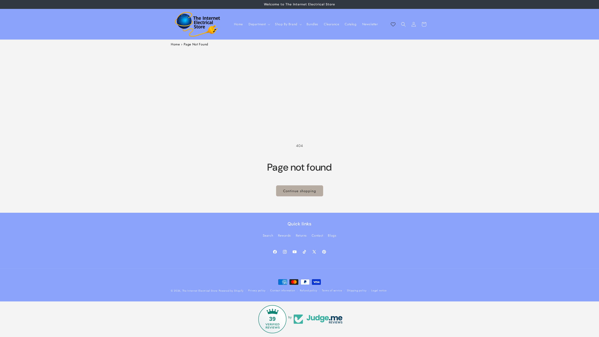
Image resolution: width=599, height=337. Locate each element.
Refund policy (308, 290)
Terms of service (332, 290)
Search (268, 235)
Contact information (282, 290)
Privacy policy (257, 290)
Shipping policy (357, 290)
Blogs (332, 235)
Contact (317, 235)
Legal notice (379, 290)
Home (175, 44)
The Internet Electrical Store (200, 291)
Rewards (284, 235)
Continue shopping (299, 191)
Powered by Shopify (231, 291)
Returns (301, 235)
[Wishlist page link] (393, 24)
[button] (259, 24)
